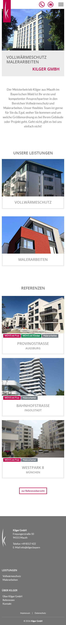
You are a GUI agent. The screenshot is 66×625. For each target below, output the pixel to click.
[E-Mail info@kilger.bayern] (50, 4)
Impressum (25, 613)
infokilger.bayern (30, 547)
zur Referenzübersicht (33, 490)
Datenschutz (40, 613)
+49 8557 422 (28, 543)
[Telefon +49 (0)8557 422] (42, 4)
